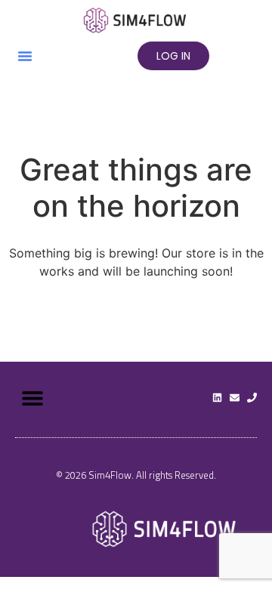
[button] (25, 56)
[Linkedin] (217, 397)
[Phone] (252, 397)
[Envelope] (235, 397)
